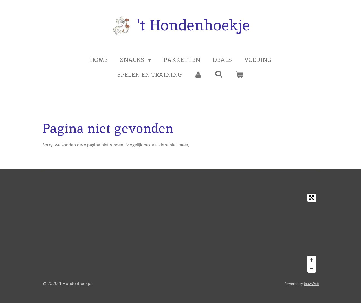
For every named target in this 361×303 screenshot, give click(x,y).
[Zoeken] (219, 74)
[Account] (198, 75)
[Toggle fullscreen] (311, 198)
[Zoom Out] (311, 268)
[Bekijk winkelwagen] (239, 75)
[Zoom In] (311, 260)
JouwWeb (311, 284)
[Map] (180, 233)
